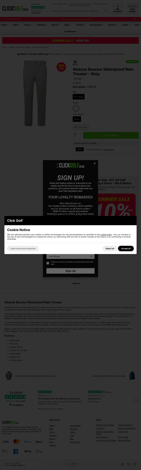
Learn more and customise (23, 248)
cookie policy (106, 234)
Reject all (110, 248)
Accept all (126, 248)
